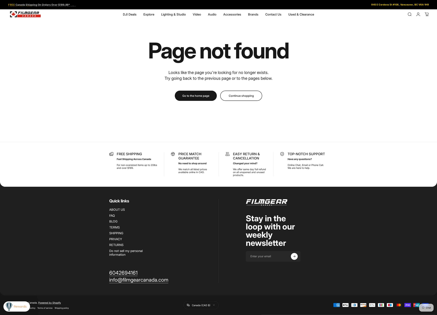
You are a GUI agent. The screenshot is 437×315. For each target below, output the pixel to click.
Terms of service (45, 308)
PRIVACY (115, 239)
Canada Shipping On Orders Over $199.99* (39, 4)
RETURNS (116, 245)
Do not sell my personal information (126, 253)
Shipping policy (62, 308)
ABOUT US (117, 209)
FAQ (112, 215)
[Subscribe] (294, 256)
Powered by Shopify (49, 302)
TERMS (114, 227)
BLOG (113, 221)
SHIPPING (116, 233)
